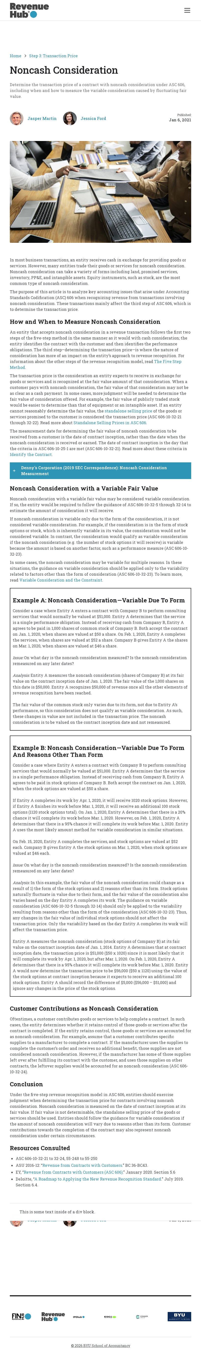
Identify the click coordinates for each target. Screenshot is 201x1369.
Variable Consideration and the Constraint (60, 580)
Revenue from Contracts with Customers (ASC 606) (73, 1172)
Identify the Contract (31, 454)
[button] (186, 10)
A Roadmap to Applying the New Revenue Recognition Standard (97, 1179)
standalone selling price (128, 410)
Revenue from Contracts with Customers (82, 1165)
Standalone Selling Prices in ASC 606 (110, 422)
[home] (29, 10)
